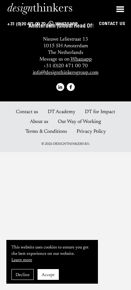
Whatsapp (81, 58)
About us (39, 121)
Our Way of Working (79, 121)
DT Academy (61, 111)
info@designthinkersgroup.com (66, 71)
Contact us (27, 111)
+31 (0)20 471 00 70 (25, 24)
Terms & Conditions (46, 130)
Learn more (21, 259)
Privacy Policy (91, 130)
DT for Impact (100, 111)
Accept (48, 274)
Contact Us (112, 24)
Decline (23, 274)
